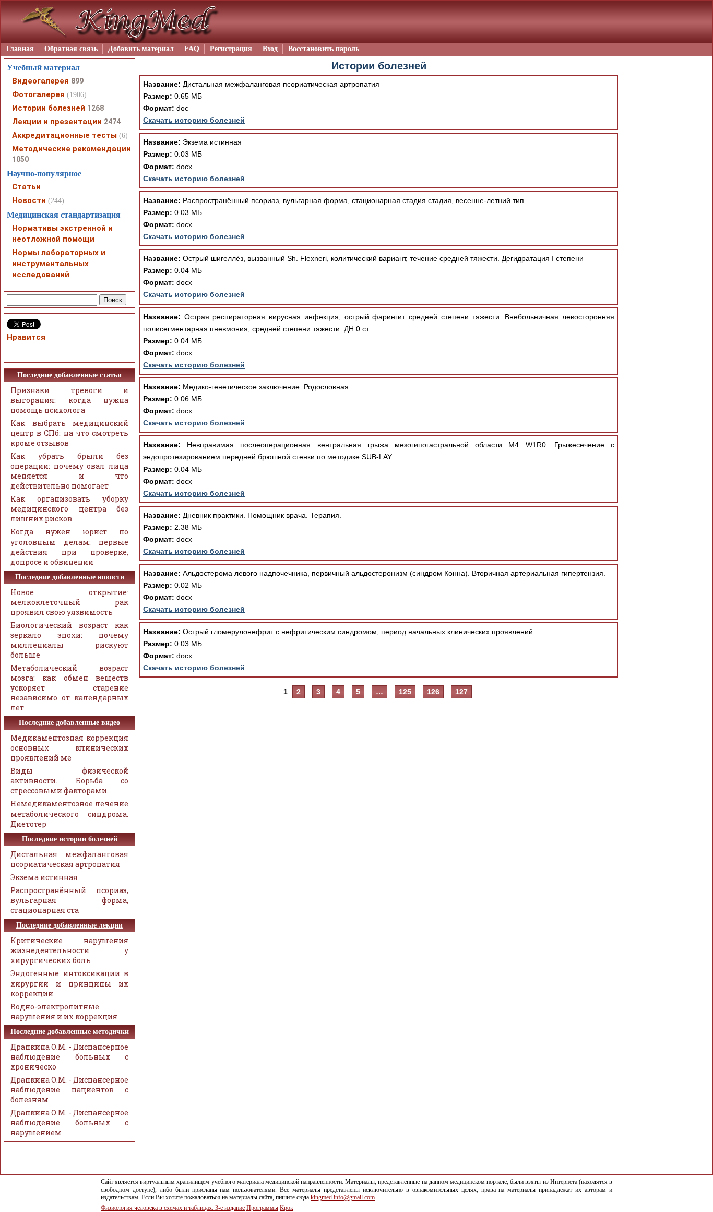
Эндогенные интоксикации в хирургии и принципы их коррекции (69, 983)
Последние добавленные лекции (69, 925)
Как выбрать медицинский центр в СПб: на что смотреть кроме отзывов (69, 433)
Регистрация (231, 49)
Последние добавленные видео (69, 723)
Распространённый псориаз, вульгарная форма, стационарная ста (69, 900)
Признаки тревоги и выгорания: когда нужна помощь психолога (69, 400)
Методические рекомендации (71, 148)
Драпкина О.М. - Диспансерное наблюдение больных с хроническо (69, 1057)
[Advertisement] (665, 217)
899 (77, 81)
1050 (20, 159)
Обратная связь (71, 49)
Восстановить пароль (323, 49)
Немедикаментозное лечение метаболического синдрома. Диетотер (69, 813)
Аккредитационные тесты (64, 135)
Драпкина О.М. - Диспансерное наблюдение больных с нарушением (69, 1122)
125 (405, 691)
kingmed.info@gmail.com (343, 1197)
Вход (270, 49)
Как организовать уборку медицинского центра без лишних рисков (69, 509)
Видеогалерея (40, 81)
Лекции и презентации (57, 121)
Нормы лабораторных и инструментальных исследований (58, 263)
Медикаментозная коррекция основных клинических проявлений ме (69, 748)
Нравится (26, 337)
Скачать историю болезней (194, 120)
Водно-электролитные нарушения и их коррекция (63, 1011)
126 (433, 691)
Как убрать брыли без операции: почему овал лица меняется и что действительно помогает (69, 471)
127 (461, 691)
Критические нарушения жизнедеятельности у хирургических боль (69, 950)
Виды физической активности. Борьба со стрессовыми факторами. (69, 780)
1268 (95, 108)
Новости (29, 200)
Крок (286, 1207)
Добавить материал (141, 49)
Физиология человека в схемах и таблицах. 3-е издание (173, 1207)
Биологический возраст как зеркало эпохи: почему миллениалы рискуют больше (69, 640)
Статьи (26, 187)
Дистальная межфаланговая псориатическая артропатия (69, 859)
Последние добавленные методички (69, 1032)
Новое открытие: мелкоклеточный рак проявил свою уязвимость (69, 602)
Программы (262, 1207)
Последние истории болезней (69, 839)
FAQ (191, 49)
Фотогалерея (38, 94)
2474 (112, 121)
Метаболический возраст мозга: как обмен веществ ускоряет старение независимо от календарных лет (69, 687)
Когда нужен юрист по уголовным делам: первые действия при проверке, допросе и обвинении (69, 546)
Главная (20, 49)
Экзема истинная (44, 877)
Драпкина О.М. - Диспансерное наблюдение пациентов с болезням (69, 1089)
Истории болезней (48, 108)
